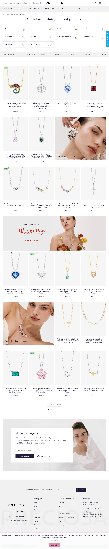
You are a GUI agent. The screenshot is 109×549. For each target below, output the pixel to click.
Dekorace (37, 517)
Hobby (36, 521)
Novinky (36, 502)
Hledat (79, 9)
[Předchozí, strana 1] (49, 409)
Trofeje (36, 525)
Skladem (103, 55)
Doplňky (36, 514)
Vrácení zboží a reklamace (66, 517)
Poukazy (36, 529)
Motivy (36, 506)
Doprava (61, 502)
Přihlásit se (81, 490)
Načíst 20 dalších (54, 404)
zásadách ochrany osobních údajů (56, 537)
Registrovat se (25, 456)
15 (64, 409)
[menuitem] (8, 9)
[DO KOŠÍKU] (41, 83)
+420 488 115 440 (18, 517)
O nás (5, 3)
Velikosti (61, 506)
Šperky (36, 510)
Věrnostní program (15, 3)
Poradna (61, 510)
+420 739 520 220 (93, 508)
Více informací (43, 456)
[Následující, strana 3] (59, 409)
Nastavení (54, 540)
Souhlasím (54, 545)
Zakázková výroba (29, 3)
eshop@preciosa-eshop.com (18, 520)
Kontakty (39, 3)
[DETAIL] (15, 134)
